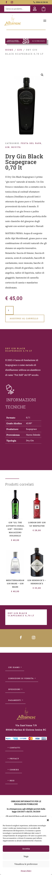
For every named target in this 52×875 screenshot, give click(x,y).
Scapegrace (31, 429)
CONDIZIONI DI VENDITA (21, 678)
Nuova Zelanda (33, 434)
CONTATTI (15, 747)
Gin (19, 49)
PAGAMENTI (14, 700)
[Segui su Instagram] (12, 2)
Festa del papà (31, 143)
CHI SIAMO (14, 667)
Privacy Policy (26, 871)
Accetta (26, 848)
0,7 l (28, 417)
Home (9, 49)
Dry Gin (30, 440)
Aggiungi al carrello (24, 318)
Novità (16, 147)
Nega (26, 856)
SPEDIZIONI (14, 689)
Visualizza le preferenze (26, 864)
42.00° (29, 423)
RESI (12, 780)
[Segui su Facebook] (6, 2)
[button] (47, 820)
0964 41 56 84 (42, 2)
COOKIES (14, 769)
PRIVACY (14, 758)
